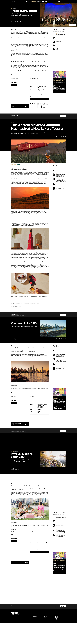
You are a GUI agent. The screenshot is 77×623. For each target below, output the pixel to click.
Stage (38, 96)
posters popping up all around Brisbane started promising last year (33, 31)
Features (13, 75)
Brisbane (56, 615)
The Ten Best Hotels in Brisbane (58, 408)
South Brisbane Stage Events (42, 104)
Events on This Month (41, 108)
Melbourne (57, 614)
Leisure (38, 411)
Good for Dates (15, 78)
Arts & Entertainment (33, 1)
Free (13, 394)
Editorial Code (35, 616)
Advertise (34, 614)
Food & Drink (27, 1)
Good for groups (15, 396)
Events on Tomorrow (41, 106)
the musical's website (23, 67)
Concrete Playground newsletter (29, 388)
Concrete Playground (14, 136)
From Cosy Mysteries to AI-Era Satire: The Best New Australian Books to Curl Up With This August (59, 80)
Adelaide (56, 619)
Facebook (45, 614)
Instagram (45, 615)
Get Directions (40, 407)
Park (38, 412)
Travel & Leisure (44, 1)
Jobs (33, 615)
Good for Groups (35, 78)
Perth (56, 618)
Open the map (13, 84)
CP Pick (13, 531)
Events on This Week (41, 107)
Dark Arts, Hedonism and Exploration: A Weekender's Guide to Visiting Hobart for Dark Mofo (59, 85)
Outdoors (33, 396)
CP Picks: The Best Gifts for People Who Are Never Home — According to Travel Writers (59, 89)
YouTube (45, 616)
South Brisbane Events (41, 103)
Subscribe (58, 1)
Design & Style (39, 1)
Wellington (56, 617)
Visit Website (39, 99)
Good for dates (34, 394)
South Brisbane (40, 91)
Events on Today (40, 105)
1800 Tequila (19, 306)
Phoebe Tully (13, 338)
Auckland (56, 616)
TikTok (45, 617)
